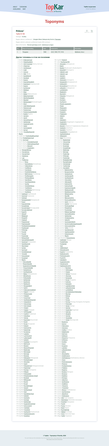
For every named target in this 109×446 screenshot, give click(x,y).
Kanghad (26, 78)
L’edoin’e (26, 340)
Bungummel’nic (69, 172)
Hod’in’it (26, 314)
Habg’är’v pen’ (64, 72)
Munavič (29, 146)
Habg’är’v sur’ (64, 74)
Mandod (26, 100)
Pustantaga (68, 210)
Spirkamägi (27, 122)
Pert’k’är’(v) (63, 102)
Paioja (67, 298)
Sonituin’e (27, 398)
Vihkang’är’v (63, 136)
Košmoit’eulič (69, 186)
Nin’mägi (26, 354)
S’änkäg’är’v (63, 124)
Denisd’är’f (63, 70)
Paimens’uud (27, 108)
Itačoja (26, 318)
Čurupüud (25, 258)
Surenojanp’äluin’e (70, 222)
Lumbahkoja (69, 290)
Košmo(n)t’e (27, 328)
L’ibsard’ (24, 214)
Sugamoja (69, 310)
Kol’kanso (65, 340)
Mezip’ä (26, 346)
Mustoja (68, 294)
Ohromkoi (27, 362)
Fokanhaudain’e (28, 62)
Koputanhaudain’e (29, 82)
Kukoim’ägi (27, 330)
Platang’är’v (63, 108)
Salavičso (65, 380)
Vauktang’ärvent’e (29, 414)
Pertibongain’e (29, 176)
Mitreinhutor (27, 276)
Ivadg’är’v (62, 78)
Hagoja (26, 310)
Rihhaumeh (27, 380)
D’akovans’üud (28, 60)
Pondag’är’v (63, 110)
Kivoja (25, 324)
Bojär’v (62, 66)
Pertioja (26, 370)
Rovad (26, 384)
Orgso (63, 360)
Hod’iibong (28, 168)
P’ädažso (64, 368)
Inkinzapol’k (68, 182)
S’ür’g (62, 414)
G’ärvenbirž (68, 180)
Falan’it (26, 292)
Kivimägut (66, 144)
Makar (25, 94)
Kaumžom (27, 320)
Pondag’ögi (63, 244)
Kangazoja (69, 278)
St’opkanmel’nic (69, 218)
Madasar (26, 90)
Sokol (61, 118)
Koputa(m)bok (26, 204)
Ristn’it (26, 382)
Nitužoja (26, 356)
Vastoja (68, 316)
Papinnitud (27, 368)
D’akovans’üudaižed (30, 290)
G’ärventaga (27, 304)
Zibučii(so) (65, 394)
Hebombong (28, 166)
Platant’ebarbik (27, 264)
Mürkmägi (27, 350)
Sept (25, 392)
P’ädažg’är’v (63, 114)
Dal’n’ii (25, 288)
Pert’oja (68, 302)
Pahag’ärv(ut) (28, 366)
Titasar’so (65, 386)
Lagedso (26, 334)
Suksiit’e (67, 220)
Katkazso (64, 336)
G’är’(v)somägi (28, 64)
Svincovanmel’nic (70, 226)
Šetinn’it (64, 60)
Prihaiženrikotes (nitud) (31, 376)
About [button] (15, 6)
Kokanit (26, 326)
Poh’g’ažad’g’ (27, 278)
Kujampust (27, 84)
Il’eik (25, 74)
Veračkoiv (27, 416)
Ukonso (64, 390)
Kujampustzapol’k (70, 188)
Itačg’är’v (62, 76)
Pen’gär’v (62, 98)
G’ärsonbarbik (27, 262)
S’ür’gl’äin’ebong (29, 186)
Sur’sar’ (26, 130)
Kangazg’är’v (63, 82)
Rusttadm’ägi (65, 410)
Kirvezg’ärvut (64, 86)
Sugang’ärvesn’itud (29, 404)
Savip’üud (24, 242)
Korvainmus (25, 152)
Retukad (26, 378)
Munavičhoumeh (29, 348)
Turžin (63, 416)
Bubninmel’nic (69, 170)
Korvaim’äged (26, 208)
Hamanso (65, 328)
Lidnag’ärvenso (66, 350)
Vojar (61, 138)
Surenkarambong (30, 182)
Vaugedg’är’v (63, 132)
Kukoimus (25, 156)
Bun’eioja (68, 268)
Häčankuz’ (27, 316)
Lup (23, 158)
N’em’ (25, 104)
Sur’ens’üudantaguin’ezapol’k (73, 224)
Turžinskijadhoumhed (32, 136)
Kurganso (65, 346)
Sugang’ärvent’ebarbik (29, 266)
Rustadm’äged (28, 386)
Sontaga (26, 400)
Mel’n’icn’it (27, 344)
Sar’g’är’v (26, 116)
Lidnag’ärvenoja (70, 288)
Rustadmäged (67, 162)
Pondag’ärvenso (66, 366)
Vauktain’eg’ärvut (65, 134)
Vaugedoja (69, 318)
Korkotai (68, 282)
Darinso (64, 324)
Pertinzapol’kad (69, 206)
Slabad (63, 412)
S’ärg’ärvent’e (64, 264)
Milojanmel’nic (69, 194)
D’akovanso (65, 326)
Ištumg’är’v (63, 80)
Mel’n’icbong (28, 174)
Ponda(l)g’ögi (64, 242)
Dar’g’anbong (29, 164)
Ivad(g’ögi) (63, 240)
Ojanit (25, 364)
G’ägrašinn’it (27, 302)
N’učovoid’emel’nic (70, 200)
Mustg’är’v (63, 94)
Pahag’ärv (63, 96)
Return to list (87, 32)
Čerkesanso (65, 396)
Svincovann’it (28, 406)
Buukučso (65, 322)
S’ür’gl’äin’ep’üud (26, 252)
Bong (26, 162)
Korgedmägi (25, 206)
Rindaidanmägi (67, 160)
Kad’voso (64, 334)
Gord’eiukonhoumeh (30, 300)
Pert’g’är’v (63, 100)
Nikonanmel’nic (69, 198)
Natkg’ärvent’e (64, 254)
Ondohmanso (66, 356)
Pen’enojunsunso (67, 362)
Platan (62, 106)
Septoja (68, 308)
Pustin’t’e (62, 258)
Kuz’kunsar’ (27, 88)
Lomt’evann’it (28, 336)
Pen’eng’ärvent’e (65, 256)
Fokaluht (26, 296)
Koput (23, 202)
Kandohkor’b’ (27, 76)
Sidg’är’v (62, 116)
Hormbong (28, 170)
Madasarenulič (69, 190)
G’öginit (26, 308)
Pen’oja (68, 300)
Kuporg (26, 86)
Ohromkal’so (65, 354)
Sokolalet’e (63, 260)
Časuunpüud (25, 256)
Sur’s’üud (25, 140)
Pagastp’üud (25, 222)
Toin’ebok (26, 408)
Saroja (67, 306)
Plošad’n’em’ (68, 208)
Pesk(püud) (25, 228)
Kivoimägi (66, 146)
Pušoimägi (25, 236)
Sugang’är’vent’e (28, 124)
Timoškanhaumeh (29, 132)
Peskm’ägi (66, 154)
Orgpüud (24, 220)
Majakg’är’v (63, 92)
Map (24, 9)
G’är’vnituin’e (27, 306)
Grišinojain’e (69, 270)
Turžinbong (28, 188)
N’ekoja (68, 296)
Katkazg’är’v (63, 84)
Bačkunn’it (27, 284)
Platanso (64, 364)
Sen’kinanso (65, 382)
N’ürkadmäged (28, 360)
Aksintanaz (64, 400)
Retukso (64, 372)
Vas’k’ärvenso (66, 392)
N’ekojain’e (27, 358)
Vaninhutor (26, 282)
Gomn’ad (24, 196)
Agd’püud (24, 194)
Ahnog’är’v (63, 64)
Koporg (26, 80)
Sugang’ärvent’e (65, 262)
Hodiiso (64, 330)
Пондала (58, 39)
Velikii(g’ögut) (64, 248)
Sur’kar (27, 184)
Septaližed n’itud (29, 394)
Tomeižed (27, 410)
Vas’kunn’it (27, 412)
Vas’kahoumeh (69, 230)
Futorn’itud (27, 298)
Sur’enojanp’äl (28, 128)
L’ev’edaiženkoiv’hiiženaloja (73, 292)
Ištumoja (68, 276)
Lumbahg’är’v (64, 90)
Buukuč (62, 68)
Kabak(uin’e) (65, 332)
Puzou (63, 406)
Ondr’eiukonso (66, 358)
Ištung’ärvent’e (64, 250)
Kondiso (64, 342)
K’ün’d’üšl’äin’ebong (30, 172)
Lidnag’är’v (63, 88)
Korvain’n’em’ (26, 154)
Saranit (26, 388)
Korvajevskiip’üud (27, 210)
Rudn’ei (26, 114)
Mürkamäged (27, 102)
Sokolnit (26, 396)
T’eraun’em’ (65, 388)
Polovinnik (69, 304)
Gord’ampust (27, 68)
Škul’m (21, 134)
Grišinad (24, 198)
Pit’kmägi (24, 230)
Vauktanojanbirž (69, 232)
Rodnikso (64, 376)
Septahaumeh (26, 244)
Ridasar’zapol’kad (70, 212)
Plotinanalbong (29, 178)
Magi (25, 92)
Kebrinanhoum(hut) (33, 144)
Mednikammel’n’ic (70, 192)
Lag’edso (64, 348)
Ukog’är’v (62, 126)
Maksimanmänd (28, 96)
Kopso (64, 344)
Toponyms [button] (23, 6)
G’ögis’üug (27, 66)
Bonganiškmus (26, 150)
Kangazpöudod (26, 200)
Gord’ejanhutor (27, 272)
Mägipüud (25, 216)
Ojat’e (66, 202)
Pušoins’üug (27, 110)
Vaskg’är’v (63, 128)
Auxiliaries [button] (17, 9)
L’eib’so (64, 352)
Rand (62, 408)
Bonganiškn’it (28, 286)
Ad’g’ (62, 398)
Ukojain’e (68, 314)
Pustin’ (63, 404)
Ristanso (64, 374)
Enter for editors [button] (91, 9)
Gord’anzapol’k (69, 176)
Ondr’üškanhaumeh (29, 106)
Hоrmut (26, 72)
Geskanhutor (27, 270)
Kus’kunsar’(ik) (65, 62)
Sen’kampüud (28, 390)
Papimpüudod (26, 224)
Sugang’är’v (30, 148)
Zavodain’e (66, 168)
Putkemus (25, 160)
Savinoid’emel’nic (70, 214)
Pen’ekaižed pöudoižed (28, 226)
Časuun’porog (71, 238)
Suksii (25, 126)
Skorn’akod (25, 246)
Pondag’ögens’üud (28, 138)
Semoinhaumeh (28, 120)
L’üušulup (26, 342)
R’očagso (64, 378)
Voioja (67, 320)
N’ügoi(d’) (24, 218)
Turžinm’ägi (66, 166)
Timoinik (24, 254)
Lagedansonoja (70, 286)
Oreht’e (67, 204)
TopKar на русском (90, 6)
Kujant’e (24, 212)
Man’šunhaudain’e (29, 98)
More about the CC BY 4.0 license (54, 439)
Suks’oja (68, 312)
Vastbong (28, 192)
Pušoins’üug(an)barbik (30, 112)
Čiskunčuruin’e (69, 234)
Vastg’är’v (63, 130)
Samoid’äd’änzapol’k (28, 240)
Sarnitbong (28, 180)
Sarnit (25, 118)
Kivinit (26, 322)
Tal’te (66, 228)
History (91, 32)
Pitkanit (26, 372)
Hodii (25, 70)
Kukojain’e (68, 284)
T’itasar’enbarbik (28, 268)
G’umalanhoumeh (32, 142)
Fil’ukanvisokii (28, 294)
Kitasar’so (65, 338)
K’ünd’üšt (64, 402)
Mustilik (67, 196)
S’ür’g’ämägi (66, 164)
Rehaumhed (25, 238)
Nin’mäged (27, 352)
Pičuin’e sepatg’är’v (65, 104)
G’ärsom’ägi (66, 142)
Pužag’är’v (63, 112)
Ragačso (64, 370)
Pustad (24, 232)
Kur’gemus (27, 332)
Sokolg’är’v (63, 120)
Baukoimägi (66, 140)
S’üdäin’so (65, 384)
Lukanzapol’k (28, 338)
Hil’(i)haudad (27, 312)
